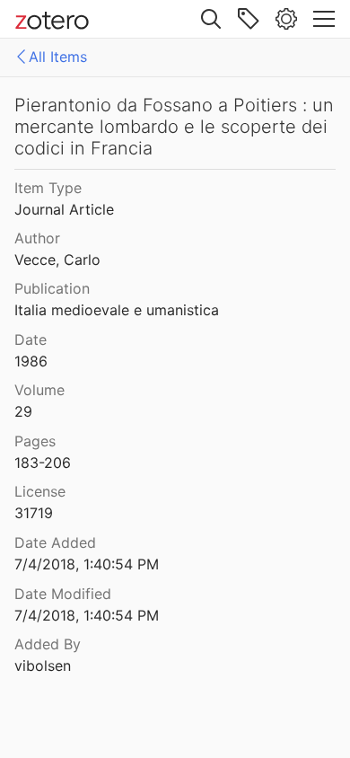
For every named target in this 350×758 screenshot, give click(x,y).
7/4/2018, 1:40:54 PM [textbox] (86, 564)
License (40, 491)
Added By (47, 644)
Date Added (55, 542)
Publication (52, 288)
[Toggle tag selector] (248, 19)
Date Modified (62, 594)
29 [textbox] (23, 411)
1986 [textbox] (31, 361)
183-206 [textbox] (42, 463)
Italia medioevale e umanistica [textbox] (116, 310)
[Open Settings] (286, 19)
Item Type (48, 188)
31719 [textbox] (33, 513)
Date (30, 339)
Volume (39, 390)
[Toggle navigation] (324, 19)
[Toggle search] (211, 19)
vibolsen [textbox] (42, 665)
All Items (58, 57)
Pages (35, 441)
